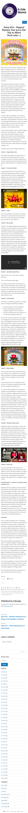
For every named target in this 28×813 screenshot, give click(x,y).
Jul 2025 (3, 702)
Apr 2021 (3, 754)
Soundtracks (4, 803)
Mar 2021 (3, 757)
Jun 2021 (3, 747)
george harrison (21, 589)
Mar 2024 (3, 717)
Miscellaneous (4, 794)
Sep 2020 (3, 775)
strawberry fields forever (6, 594)
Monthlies (3, 797)
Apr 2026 (3, 678)
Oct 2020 (3, 772)
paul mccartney (4, 593)
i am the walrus (4, 591)
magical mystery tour (18, 591)
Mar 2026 (3, 681)
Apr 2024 (3, 714)
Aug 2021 (3, 745)
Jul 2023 (3, 723)
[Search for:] (14, 660)
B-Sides (3, 788)
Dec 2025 (3, 687)
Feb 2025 (3, 711)
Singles (3, 800)
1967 (3, 589)
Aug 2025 (3, 699)
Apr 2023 (3, 729)
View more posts (8, 606)
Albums (18, 587)
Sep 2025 (3, 696)
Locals (2, 791)
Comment (22, 651)
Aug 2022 (3, 738)
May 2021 (3, 751)
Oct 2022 (3, 735)
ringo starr (21, 593)
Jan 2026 (3, 684)
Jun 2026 (3, 675)
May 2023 (3, 726)
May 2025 (3, 705)
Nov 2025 (3, 690)
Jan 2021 (3, 763)
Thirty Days (4, 806)
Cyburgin (4, 587)
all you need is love (9, 589)
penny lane (10, 593)
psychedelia (16, 593)
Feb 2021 (3, 760)
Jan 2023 (3, 732)
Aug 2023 (3, 720)
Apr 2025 (3, 708)
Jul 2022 (3, 741)
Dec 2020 (3, 766)
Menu (25, 22)
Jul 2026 (3, 672)
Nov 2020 (3, 769)
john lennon (11, 591)
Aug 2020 (3, 778)
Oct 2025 (3, 693)
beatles (15, 589)
